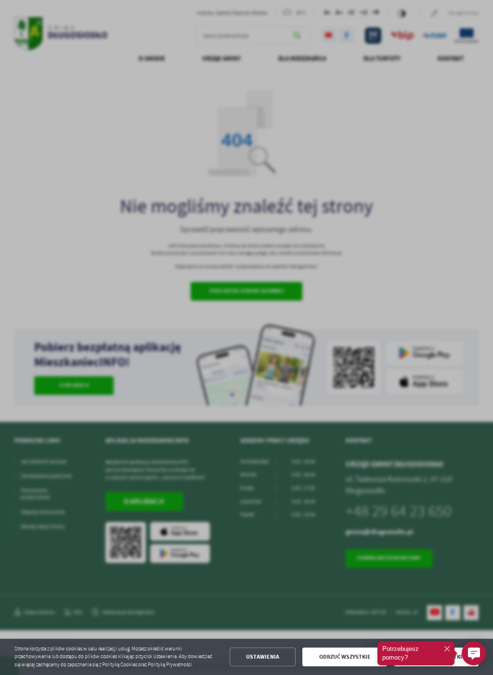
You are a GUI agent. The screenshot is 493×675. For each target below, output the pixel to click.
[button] (474, 653)
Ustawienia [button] (262, 657)
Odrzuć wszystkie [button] (345, 657)
